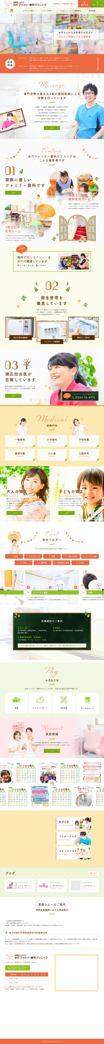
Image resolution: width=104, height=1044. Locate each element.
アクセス (63, 10)
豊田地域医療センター (55, 60)
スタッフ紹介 (47, 10)
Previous (28, 587)
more (52, 128)
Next (76, 587)
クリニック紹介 (28, 10)
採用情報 (92, 10)
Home (11, 11)
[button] (78, 10)
